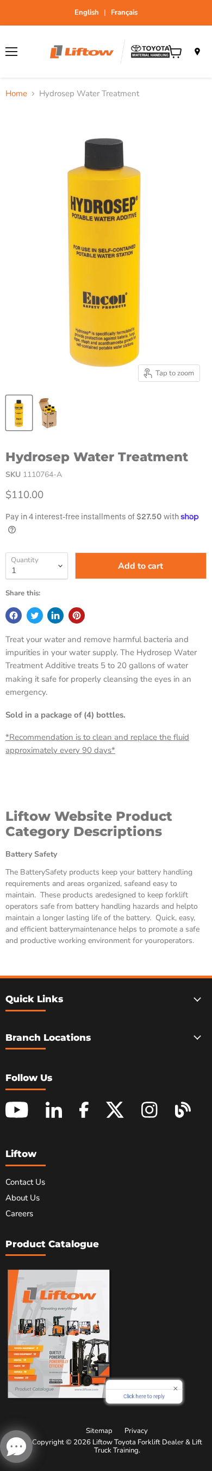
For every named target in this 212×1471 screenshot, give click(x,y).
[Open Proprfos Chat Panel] (16, 1446)
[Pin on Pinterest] (76, 615)
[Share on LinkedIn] (55, 615)
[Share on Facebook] (13, 615)
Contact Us (25, 1182)
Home (16, 93)
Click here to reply (144, 1398)
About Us (22, 1197)
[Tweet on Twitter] (35, 615)
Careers (19, 1213)
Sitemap (99, 1431)
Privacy (136, 1431)
